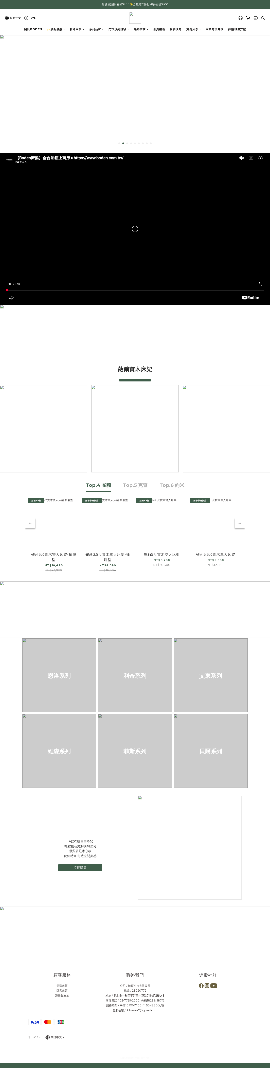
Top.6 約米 (172, 485)
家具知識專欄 (215, 29)
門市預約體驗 (117, 29)
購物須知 (176, 29)
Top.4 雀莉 (98, 485)
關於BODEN (33, 29)
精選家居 (76, 29)
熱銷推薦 (140, 29)
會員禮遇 (159, 29)
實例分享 (192, 29)
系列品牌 (95, 29)
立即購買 (80, 867)
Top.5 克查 (135, 485)
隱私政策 (62, 990)
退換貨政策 (62, 995)
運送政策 (62, 985)
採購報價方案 (237, 29)
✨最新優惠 (54, 29)
